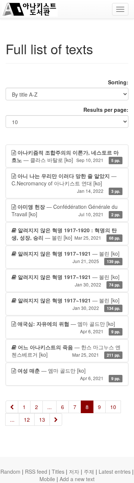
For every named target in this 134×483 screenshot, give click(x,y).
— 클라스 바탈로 (66, 156)
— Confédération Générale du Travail (66, 210)
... (49, 407)
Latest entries (115, 471)
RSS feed (36, 471)
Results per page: (105, 109)
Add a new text (77, 479)
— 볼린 (66, 233)
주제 (89, 471)
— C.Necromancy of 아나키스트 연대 (66, 183)
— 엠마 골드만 (68, 327)
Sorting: (118, 82)
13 (42, 419)
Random (10, 471)
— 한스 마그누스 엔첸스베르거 (66, 350)
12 (27, 419)
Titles (58, 471)
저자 (74, 471)
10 (113, 407)
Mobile (47, 479)
